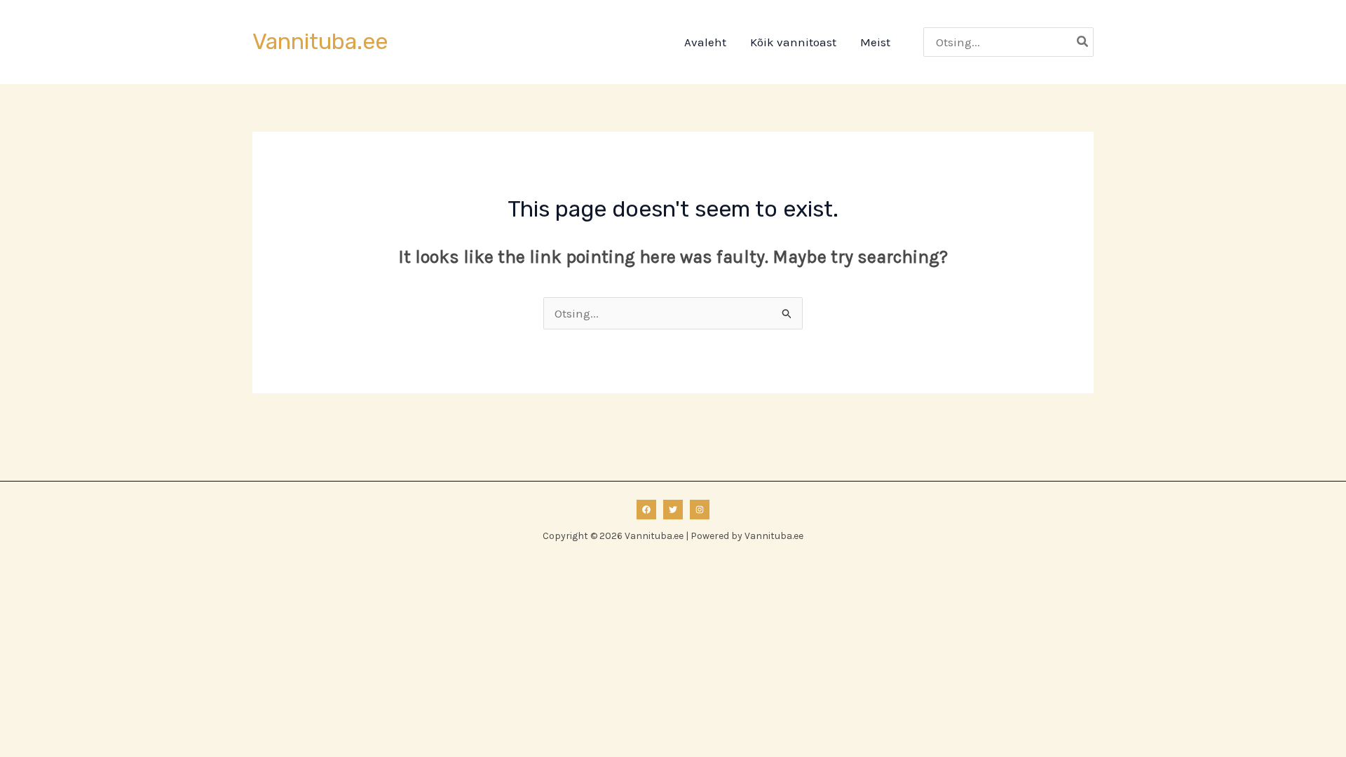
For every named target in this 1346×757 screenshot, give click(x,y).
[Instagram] (699, 509)
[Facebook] (646, 509)
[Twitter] (673, 509)
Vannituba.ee (320, 41)
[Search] (1083, 42)
